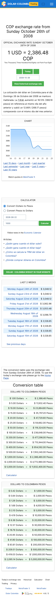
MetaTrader (41, 588)
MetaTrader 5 (29, 177)
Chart (47, 580)
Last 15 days (9, 163)
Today (28, 71)
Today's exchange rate (11, 580)
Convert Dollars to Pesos (20, 206)
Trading (33, 4)
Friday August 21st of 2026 (24, 303)
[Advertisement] (28, 15)
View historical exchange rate (28, 84)
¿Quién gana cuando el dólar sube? (24, 243)
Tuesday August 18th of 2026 (23, 321)
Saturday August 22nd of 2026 (22, 298)
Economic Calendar (32, 232)
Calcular (45, 223)
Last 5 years (38, 166)
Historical (27, 580)
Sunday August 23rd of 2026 (23, 293)
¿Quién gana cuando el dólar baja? (23, 247)
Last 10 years (10, 169)
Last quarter (38, 163)
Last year (25, 166)
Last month (24, 163)
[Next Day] (36, 71)
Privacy (14, 583)
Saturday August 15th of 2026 (22, 335)
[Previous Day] (19, 71)
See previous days (16, 344)
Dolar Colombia (12, 593)
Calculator (11, 475)
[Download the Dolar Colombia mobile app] (27, 593)
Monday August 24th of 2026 (22, 289)
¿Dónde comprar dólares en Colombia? (26, 260)
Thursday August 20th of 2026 (22, 308)
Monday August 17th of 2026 (23, 326)
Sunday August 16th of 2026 (23, 330)
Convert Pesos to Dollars (20, 210)
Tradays (8, 588)
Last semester (10, 166)
